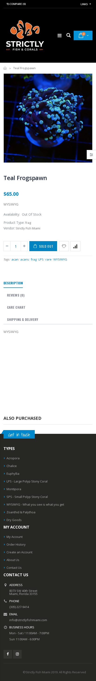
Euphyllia (13, 473)
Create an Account (19, 552)
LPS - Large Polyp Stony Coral (27, 481)
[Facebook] (7, 654)
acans (24, 259)
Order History (16, 544)
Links (84, 4)
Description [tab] (13, 282)
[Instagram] (17, 654)
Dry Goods (14, 520)
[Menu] (60, 35)
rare (48, 259)
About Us (13, 560)
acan (14, 259)
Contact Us (14, 567)
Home (5, 68)
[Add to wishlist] (64, 246)
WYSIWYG (60, 259)
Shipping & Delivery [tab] (22, 319)
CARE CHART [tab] (16, 307)
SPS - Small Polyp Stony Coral (27, 497)
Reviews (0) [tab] (15, 295)
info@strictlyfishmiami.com (28, 620)
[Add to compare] (75, 246)
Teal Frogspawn (25, 178)
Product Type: (13, 222)
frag (34, 259)
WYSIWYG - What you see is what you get (35, 504)
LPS (41, 259)
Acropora (13, 458)
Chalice (12, 466)
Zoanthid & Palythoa (21, 512)
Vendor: (9, 228)
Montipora (14, 489)
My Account (15, 537)
